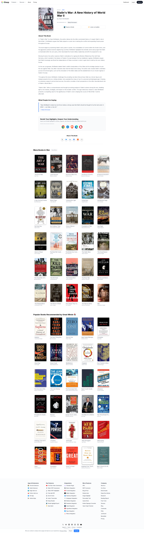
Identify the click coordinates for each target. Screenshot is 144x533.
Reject (70, 530)
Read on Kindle (70, 27)
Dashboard (126, 2)
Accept (76, 530)
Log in (133, 2)
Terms (69, 527)
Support (64, 527)
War (63, 9)
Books (59, 9)
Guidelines (79, 527)
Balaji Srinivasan (72, 22)
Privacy (73, 527)
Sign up (140, 2)
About (29, 2)
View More (54, 150)
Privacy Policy (63, 530)
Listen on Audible (94, 27)
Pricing (35, 2)
